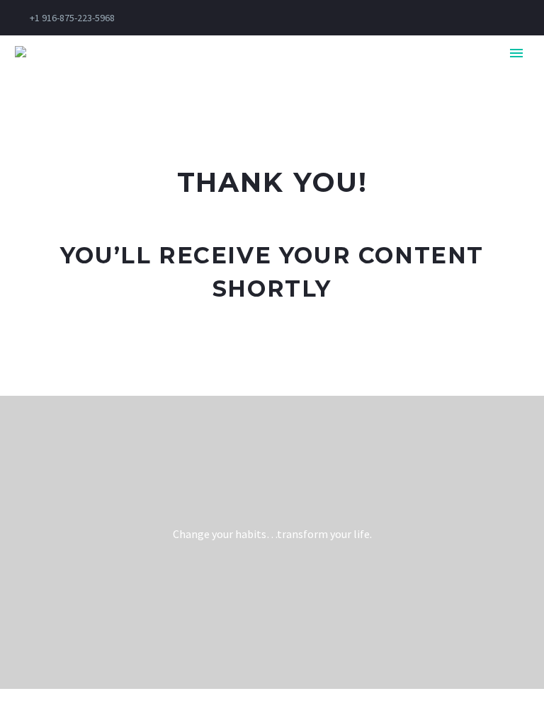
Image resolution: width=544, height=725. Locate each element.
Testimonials (421, 73)
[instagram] (287, 587)
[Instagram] (357, 17)
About (252, 73)
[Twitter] (336, 17)
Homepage (172, 73)
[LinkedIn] (315, 17)
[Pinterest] (379, 17)
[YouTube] (400, 17)
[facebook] (256, 587)
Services (326, 73)
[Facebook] (294, 17)
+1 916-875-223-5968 (72, 17)
